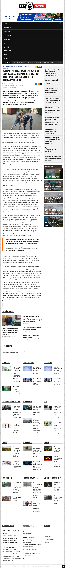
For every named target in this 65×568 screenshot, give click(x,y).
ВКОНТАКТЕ (17, 566)
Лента (5, 24)
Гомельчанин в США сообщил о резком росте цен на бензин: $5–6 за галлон (17, 487)
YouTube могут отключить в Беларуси (17, 498)
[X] (41, 84)
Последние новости (49, 66)
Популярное (49, 167)
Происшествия (8, 35)
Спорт (5, 55)
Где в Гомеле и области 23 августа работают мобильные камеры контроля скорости (35, 62)
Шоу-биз (6, 47)
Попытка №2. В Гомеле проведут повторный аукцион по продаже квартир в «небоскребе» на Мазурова (53, 199)
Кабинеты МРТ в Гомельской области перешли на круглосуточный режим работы (32, 337)
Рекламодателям (49, 539)
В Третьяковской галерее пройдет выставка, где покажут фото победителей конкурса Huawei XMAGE (37, 490)
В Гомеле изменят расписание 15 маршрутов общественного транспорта (53, 188)
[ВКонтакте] (36, 84)
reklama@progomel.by (29, 539)
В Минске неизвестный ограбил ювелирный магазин (51, 82)
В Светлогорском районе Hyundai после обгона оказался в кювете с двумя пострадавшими (52, 109)
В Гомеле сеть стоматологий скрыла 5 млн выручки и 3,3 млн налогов (53, 158)
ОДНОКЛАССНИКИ (25, 566)
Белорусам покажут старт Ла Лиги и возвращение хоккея (17, 464)
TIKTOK (53, 566)
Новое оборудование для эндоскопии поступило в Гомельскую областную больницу (10, 331)
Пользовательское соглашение (32, 559)
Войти (46, 533)
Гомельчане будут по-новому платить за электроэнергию (51, 131)
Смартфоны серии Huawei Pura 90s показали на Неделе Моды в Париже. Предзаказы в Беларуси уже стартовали (17, 412)
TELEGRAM (40, 566)
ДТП (5, 43)
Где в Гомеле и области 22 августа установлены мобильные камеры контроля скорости (52, 91)
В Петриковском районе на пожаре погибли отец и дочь (58, 499)
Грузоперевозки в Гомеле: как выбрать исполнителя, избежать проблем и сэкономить (38, 506)
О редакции (48, 536)
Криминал (7, 39)
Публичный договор (29, 557)
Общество (7, 31)
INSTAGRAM (47, 566)
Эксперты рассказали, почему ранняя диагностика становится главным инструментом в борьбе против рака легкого (32, 319)
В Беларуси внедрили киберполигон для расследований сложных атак (37, 465)
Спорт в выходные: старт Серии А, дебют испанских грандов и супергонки (52, 100)
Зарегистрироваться (50, 530)
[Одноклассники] (39, 84)
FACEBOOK (33, 566)
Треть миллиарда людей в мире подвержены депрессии (32, 328)
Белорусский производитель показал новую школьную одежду (17, 428)
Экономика (7, 51)
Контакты (47, 542)
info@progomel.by (27, 533)
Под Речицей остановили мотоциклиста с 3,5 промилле (52, 150)
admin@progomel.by (28, 546)
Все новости (7, 66)
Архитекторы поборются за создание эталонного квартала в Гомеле (53, 224)
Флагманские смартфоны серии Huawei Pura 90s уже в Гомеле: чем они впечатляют (53, 140)
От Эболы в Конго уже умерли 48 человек (57, 449)
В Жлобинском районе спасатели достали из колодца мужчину (58, 486)
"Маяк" (17, 85)
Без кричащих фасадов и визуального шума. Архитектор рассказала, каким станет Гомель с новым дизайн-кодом (52, 121)
